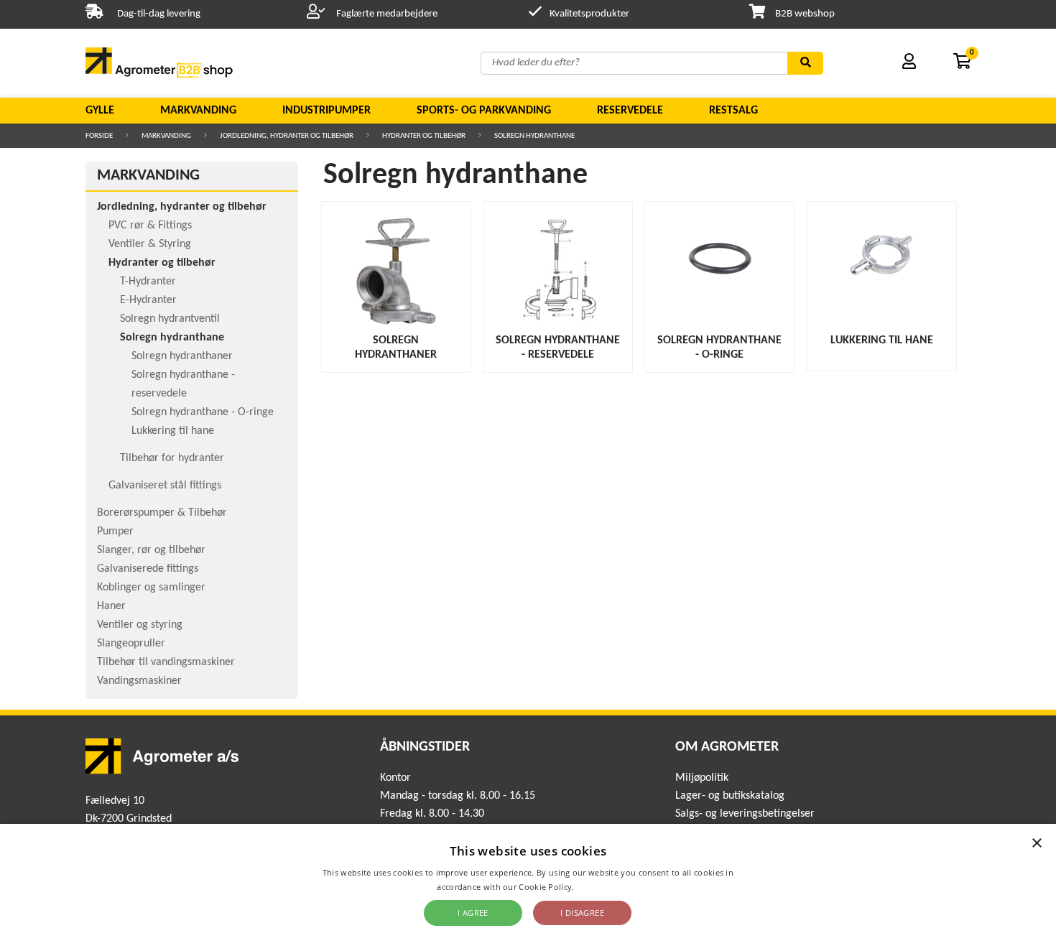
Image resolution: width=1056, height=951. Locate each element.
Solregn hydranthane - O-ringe (202, 412)
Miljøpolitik (701, 778)
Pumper (115, 531)
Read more (598, 886)
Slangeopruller (131, 643)
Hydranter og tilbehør (424, 136)
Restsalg (733, 110)
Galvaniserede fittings (147, 569)
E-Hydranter (148, 300)
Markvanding (198, 110)
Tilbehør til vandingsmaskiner (166, 662)
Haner (111, 606)
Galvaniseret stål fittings (164, 485)
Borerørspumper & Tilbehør (162, 513)
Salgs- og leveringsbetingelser (745, 814)
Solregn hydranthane (534, 136)
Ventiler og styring (139, 625)
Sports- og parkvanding (484, 110)
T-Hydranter (148, 281)
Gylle (99, 110)
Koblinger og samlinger (151, 587)
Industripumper (326, 110)
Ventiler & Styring (149, 244)
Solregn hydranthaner (182, 356)
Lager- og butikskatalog (729, 796)
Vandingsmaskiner (139, 681)
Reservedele (630, 110)
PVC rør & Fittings (150, 225)
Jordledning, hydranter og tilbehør (286, 136)
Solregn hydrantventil (170, 319)
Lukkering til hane (172, 431)
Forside (99, 136)
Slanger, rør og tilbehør (151, 550)
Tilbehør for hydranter (172, 458)
